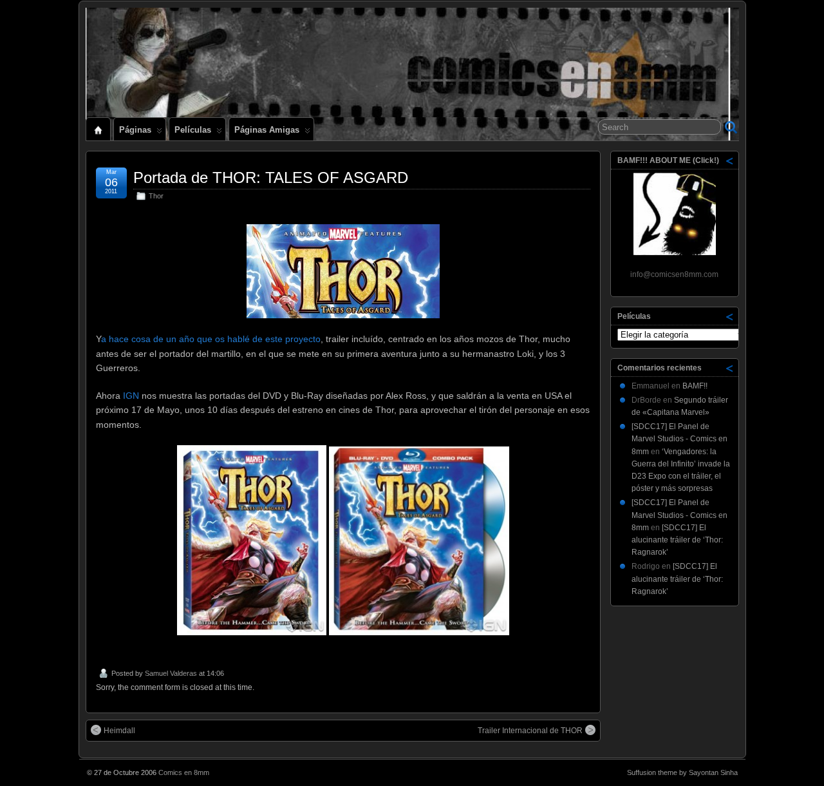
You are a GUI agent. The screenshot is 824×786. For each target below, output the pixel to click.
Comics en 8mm (183, 772)
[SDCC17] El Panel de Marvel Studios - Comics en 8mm (679, 438)
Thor (156, 196)
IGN (131, 395)
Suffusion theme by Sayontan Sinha (682, 772)
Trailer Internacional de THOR (530, 730)
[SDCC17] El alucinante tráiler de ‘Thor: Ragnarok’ (677, 540)
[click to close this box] (730, 160)
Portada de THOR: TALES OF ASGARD (270, 177)
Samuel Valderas (171, 673)
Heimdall (119, 730)
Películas (192, 130)
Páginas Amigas (266, 130)
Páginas (135, 130)
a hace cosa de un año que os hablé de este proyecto (211, 339)
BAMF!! (694, 385)
